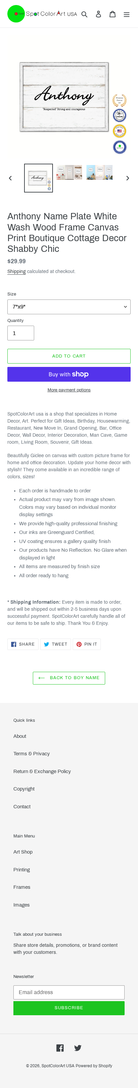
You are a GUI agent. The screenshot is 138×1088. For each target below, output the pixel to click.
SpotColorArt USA (58, 1066)
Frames (21, 887)
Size (11, 294)
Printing (21, 869)
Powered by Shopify (94, 1066)
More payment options (69, 390)
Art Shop (22, 852)
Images (21, 905)
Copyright (23, 789)
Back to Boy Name (74, 677)
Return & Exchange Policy (42, 771)
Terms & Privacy (31, 753)
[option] (38, 178)
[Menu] (127, 14)
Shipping (16, 271)
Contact (21, 806)
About (19, 736)
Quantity (15, 320)
